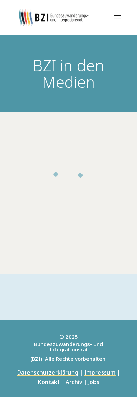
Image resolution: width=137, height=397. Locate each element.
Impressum (100, 373)
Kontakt (49, 382)
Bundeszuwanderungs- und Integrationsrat (68, 347)
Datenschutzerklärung (47, 373)
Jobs (93, 382)
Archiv (74, 382)
